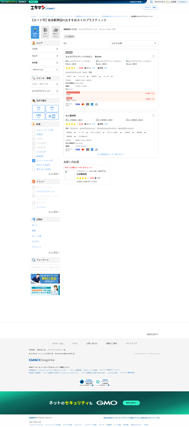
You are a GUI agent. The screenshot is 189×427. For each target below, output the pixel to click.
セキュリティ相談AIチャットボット (110, 370)
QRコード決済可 (96, 132)
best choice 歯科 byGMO (63, 354)
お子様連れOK (83, 136)
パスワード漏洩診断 (75, 370)
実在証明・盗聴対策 (34, 373)
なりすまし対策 (112, 373)
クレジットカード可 (45, 161)
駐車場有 (94, 76)
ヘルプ (74, 343)
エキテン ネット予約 (45, 130)
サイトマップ (131, 343)
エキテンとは (57, 343)
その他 (146, 424)
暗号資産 (125, 424)
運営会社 (40, 350)
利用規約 (32, 350)
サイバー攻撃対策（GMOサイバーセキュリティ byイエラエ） (61, 373)
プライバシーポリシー (55, 350)
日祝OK (69, 76)
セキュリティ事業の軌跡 (127, 372)
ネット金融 (117, 424)
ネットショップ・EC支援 (53, 424)
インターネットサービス (36, 424)
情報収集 (109, 424)
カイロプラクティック (46, 192)
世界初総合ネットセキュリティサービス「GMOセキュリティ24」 (48, 370)
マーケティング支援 (90, 424)
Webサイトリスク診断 (90, 370)
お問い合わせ (91, 343)
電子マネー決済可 (112, 132)
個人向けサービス (136, 424)
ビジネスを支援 (67, 424)
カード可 (106, 76)
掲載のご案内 (111, 343)
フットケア (41, 207)
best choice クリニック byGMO (40, 354)
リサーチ (101, 424)
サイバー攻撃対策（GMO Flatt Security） (94, 373)
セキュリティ (78, 424)
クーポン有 (81, 76)
